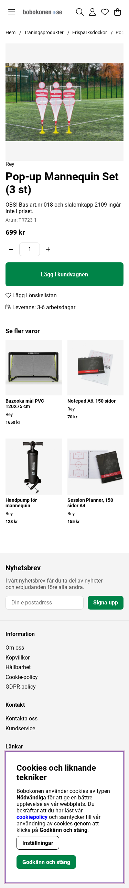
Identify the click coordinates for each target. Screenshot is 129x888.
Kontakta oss (21, 718)
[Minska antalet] (11, 249)
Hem (10, 32)
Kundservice (20, 728)
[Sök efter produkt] (79, 11)
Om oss (15, 647)
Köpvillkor (18, 657)
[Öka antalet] (48, 249)
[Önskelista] (104, 11)
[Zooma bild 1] (64, 102)
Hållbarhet (18, 667)
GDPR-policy (21, 686)
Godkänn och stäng (46, 862)
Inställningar (37, 843)
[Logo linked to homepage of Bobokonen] (42, 12)
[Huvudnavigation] (12, 11)
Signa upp (105, 602)
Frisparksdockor (89, 32)
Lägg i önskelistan (34, 295)
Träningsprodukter (44, 32)
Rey (10, 164)
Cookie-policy (22, 677)
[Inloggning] (92, 11)
